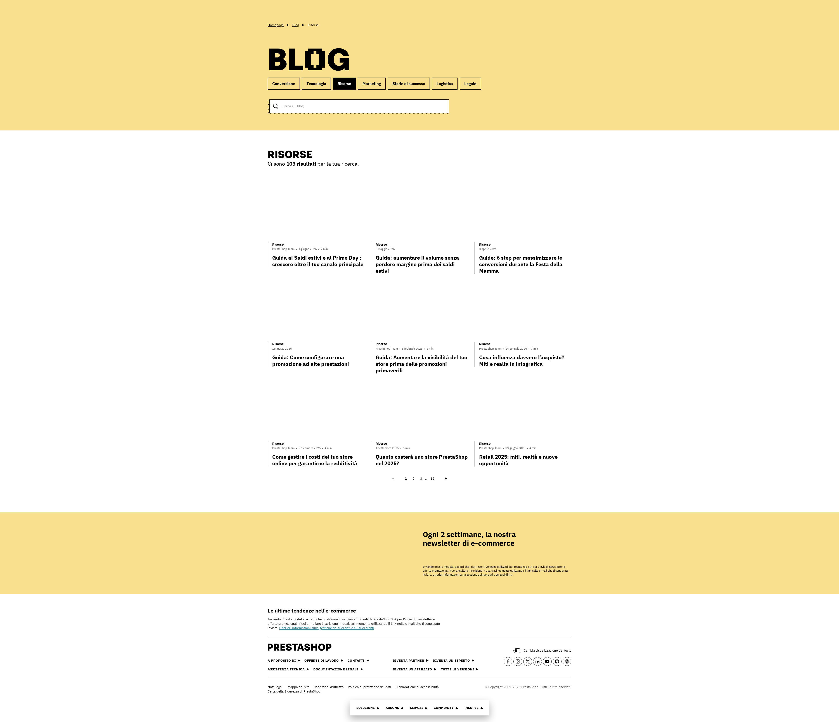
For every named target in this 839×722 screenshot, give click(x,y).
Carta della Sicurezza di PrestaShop (294, 691)
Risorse (471, 708)
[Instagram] (517, 661)
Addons (392, 708)
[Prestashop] (287, 11)
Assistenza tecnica (286, 669)
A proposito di (282, 660)
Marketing (371, 83)
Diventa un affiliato (412, 669)
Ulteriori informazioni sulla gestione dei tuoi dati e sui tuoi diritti (472, 574)
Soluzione (365, 708)
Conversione (283, 83)
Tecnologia (316, 83)
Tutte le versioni (457, 669)
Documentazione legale (336, 669)
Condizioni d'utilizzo (328, 687)
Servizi (416, 708)
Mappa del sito (298, 687)
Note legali (275, 687)
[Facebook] (508, 661)
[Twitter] (527, 661)
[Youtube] (547, 661)
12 (432, 478)
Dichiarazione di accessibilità (417, 687)
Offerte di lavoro (321, 660)
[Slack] (567, 661)
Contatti (356, 660)
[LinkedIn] (537, 661)
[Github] (557, 661)
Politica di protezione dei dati (369, 687)
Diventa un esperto (451, 660)
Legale (470, 83)
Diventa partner (408, 660)
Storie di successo (408, 83)
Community (444, 708)
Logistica (445, 83)
